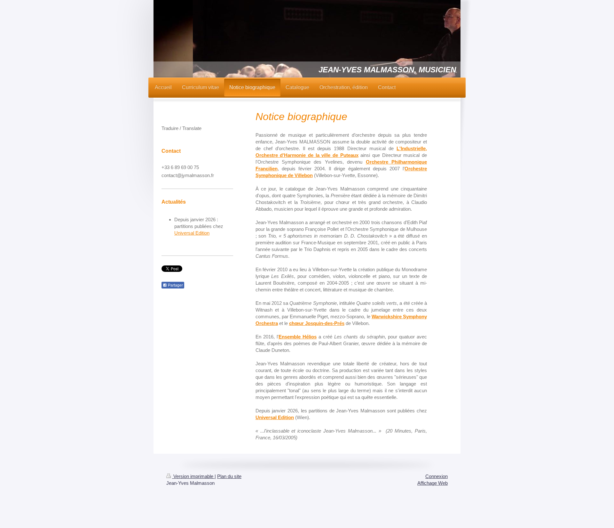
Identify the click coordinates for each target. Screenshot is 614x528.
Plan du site (229, 476)
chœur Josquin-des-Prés (316, 323)
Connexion (436, 476)
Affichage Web (432, 483)
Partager (175, 285)
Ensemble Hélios (298, 336)
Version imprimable (193, 476)
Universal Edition (191, 233)
